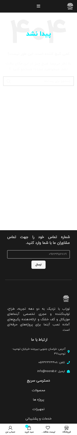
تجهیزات (38, 409)
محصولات (38, 390)
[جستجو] (8, 81)
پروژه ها (38, 399)
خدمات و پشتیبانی (38, 418)
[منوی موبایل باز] (38, 6)
